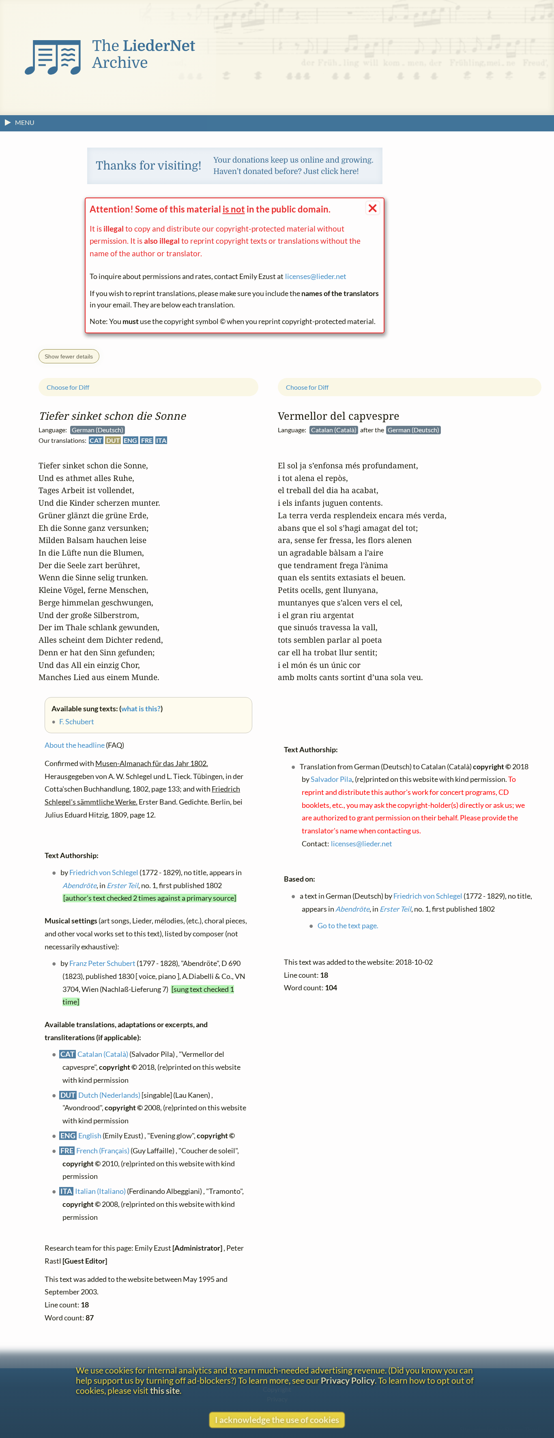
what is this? (141, 708)
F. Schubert (76, 721)
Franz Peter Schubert (102, 963)
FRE (146, 440)
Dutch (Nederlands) (109, 1094)
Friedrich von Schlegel (103, 872)
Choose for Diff (68, 387)
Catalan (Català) (102, 1054)
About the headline (75, 745)
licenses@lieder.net (315, 276)
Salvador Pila (331, 779)
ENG (130, 440)
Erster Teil (122, 885)
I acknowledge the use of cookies (277, 1419)
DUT (113, 440)
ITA (161, 440)
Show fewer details (69, 356)
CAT (96, 440)
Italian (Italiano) (100, 1191)
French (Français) (102, 1150)
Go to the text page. (348, 925)
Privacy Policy (348, 1380)
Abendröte (79, 885)
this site (165, 1390)
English (89, 1135)
